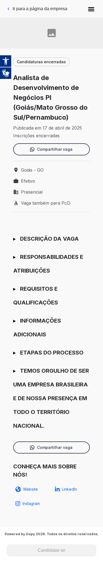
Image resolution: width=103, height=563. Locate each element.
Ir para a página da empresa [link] (40, 8)
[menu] (91, 9)
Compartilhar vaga (55, 149)
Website (30, 489)
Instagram (31, 503)
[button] (91, 9)
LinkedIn (69, 489)
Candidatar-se (51, 550)
